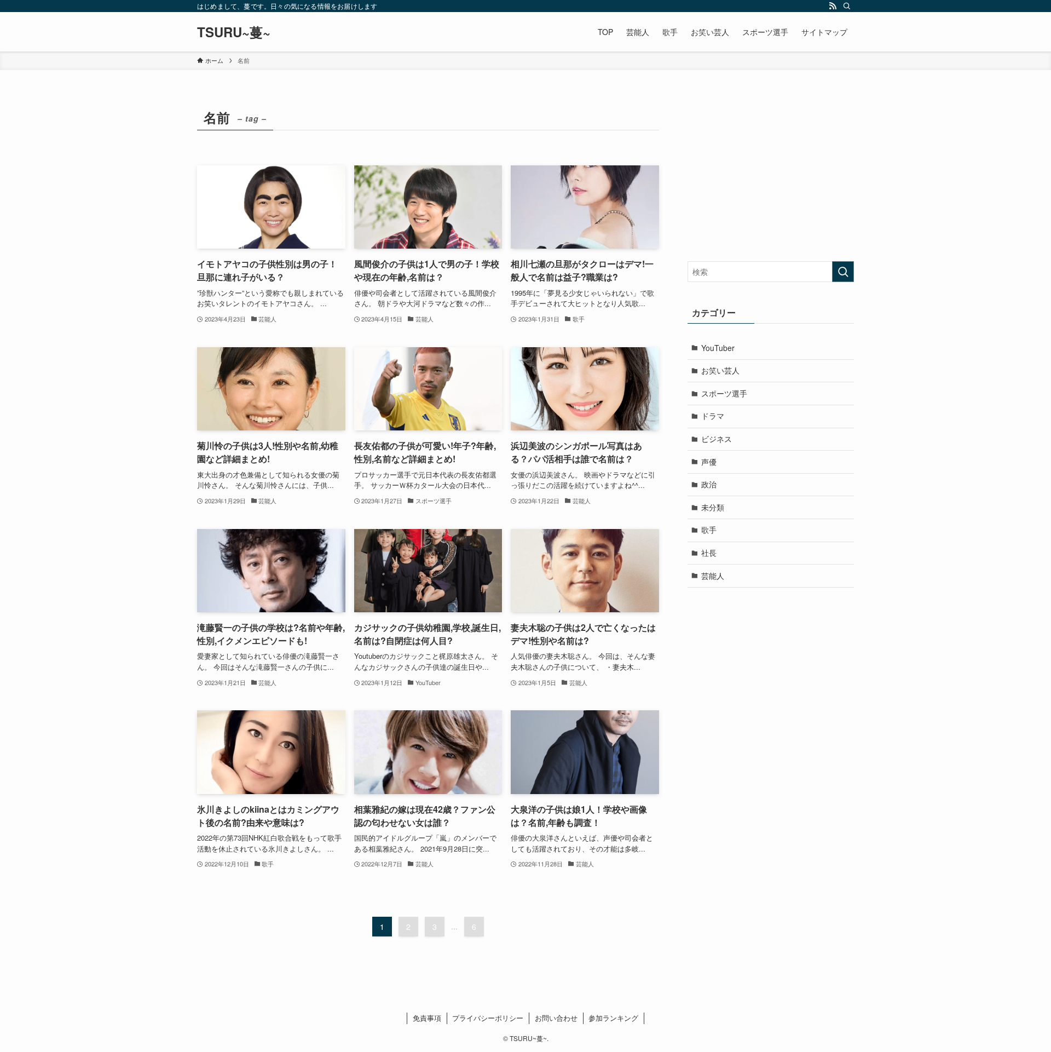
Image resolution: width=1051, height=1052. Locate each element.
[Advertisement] (771, 173)
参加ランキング (613, 1018)
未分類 (712, 507)
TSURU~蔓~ (233, 31)
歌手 (709, 529)
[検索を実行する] (843, 271)
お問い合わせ (556, 1018)
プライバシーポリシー (487, 1018)
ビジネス (716, 438)
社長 (709, 552)
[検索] (847, 6)
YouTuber (718, 347)
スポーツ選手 (724, 393)
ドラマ (712, 415)
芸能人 (712, 575)
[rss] (832, 6)
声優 (709, 461)
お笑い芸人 (720, 370)
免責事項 (427, 1018)
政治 (709, 484)
